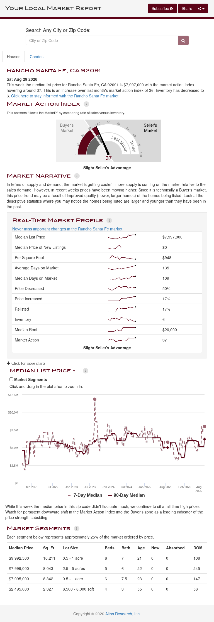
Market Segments (30, 379)
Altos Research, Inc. (123, 613)
